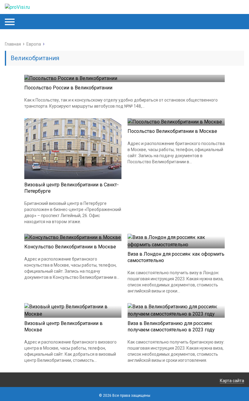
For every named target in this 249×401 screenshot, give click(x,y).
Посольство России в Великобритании (68, 88)
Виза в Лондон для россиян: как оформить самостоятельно (176, 257)
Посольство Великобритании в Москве (172, 131)
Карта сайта (232, 380)
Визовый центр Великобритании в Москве (63, 326)
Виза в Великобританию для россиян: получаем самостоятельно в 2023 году (171, 326)
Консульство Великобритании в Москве (70, 247)
